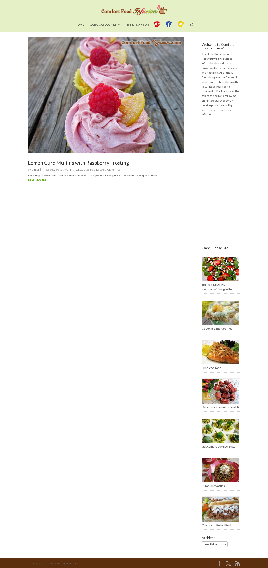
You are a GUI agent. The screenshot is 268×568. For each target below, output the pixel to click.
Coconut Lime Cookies (217, 328)
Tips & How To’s (137, 24)
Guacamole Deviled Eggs (218, 446)
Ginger (35, 169)
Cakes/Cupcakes (85, 169)
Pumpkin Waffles (213, 486)
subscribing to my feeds (216, 110)
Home (79, 24)
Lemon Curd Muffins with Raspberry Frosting (78, 163)
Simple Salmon (211, 368)
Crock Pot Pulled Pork (217, 525)
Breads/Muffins (64, 169)
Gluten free (114, 169)
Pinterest (211, 100)
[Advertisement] (221, 181)
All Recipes (48, 169)
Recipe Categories (102, 24)
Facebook (224, 100)
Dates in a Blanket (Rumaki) (220, 407)
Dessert (101, 169)
